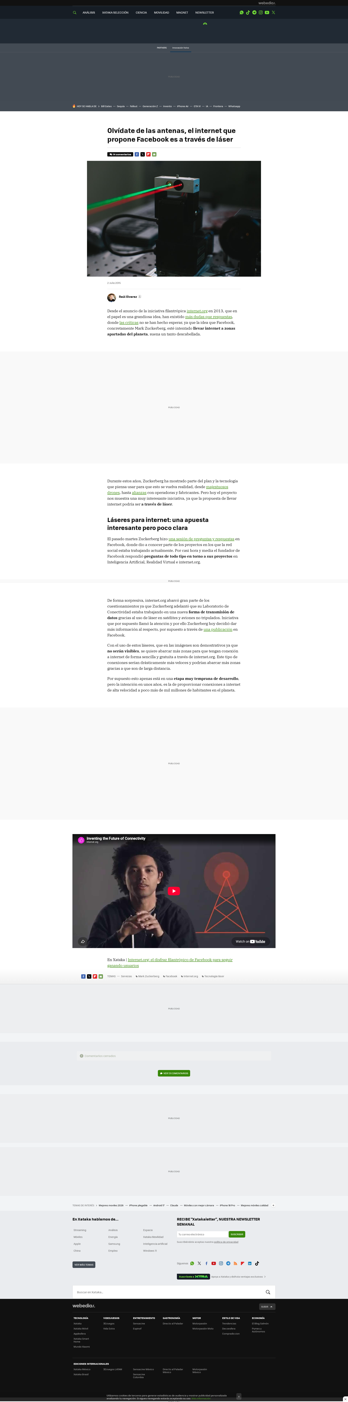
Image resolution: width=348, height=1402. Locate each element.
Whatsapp (234, 106)
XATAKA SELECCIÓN (115, 12)
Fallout (133, 106)
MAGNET (182, 12)
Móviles (78, 1237)
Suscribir (237, 1234)
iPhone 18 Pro (228, 1205)
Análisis (113, 1230)
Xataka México (82, 1369)
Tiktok (248, 12)
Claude (174, 1205)
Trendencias (229, 1323)
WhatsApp (241, 12)
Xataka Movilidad (153, 1237)
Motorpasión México (199, 1370)
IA (207, 106)
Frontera (218, 106)
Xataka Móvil (81, 1328)
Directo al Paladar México (173, 1370)
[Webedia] (267, 3)
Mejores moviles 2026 (111, 1205)
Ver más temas (83, 1264)
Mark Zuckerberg (148, 976)
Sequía (121, 106)
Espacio (148, 1230)
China (77, 1250)
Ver (175, 1073)
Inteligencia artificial (155, 1243)
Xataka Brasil (81, 1374)
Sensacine (139, 1323)
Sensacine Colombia (139, 1376)
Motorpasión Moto (203, 1328)
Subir (264, 1306)
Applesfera (80, 1333)
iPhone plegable (138, 1205)
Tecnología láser (214, 976)
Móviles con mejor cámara (199, 1205)
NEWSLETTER (204, 12)
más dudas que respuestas (208, 316)
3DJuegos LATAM (112, 1369)
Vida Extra (109, 1328)
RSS (235, 1263)
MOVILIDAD (161, 12)
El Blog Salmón (260, 1323)
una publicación (218, 629)
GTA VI (197, 106)
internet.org (197, 310)
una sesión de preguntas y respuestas (201, 538)
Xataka (78, 1323)
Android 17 (159, 1205)
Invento (167, 106)
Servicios (126, 976)
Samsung (114, 1243)
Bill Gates (106, 106)
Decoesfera (228, 1328)
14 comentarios (122, 154)
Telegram (254, 12)
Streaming (80, 1230)
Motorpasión (199, 1323)
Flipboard (148, 154)
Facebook (137, 154)
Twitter (273, 12)
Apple (77, 1243)
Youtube (267, 12)
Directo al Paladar (173, 1323)
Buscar (268, 1292)
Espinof (137, 1328)
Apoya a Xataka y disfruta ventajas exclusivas (237, 1276)
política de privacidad (226, 1242)
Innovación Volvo (180, 47)
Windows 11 (150, 1250)
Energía (113, 1237)
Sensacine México (143, 1369)
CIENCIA (141, 12)
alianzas (139, 492)
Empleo (112, 1250)
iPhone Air (182, 106)
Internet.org (191, 976)
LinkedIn (250, 1263)
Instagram (260, 12)
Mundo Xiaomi (82, 1346)
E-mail (154, 154)
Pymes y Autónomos (258, 1330)
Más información (201, 1398)
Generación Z (150, 106)
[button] (130, 296)
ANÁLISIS (89, 12)
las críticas (128, 322)
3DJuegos (108, 1323)
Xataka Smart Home (81, 1340)
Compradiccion (231, 1333)
